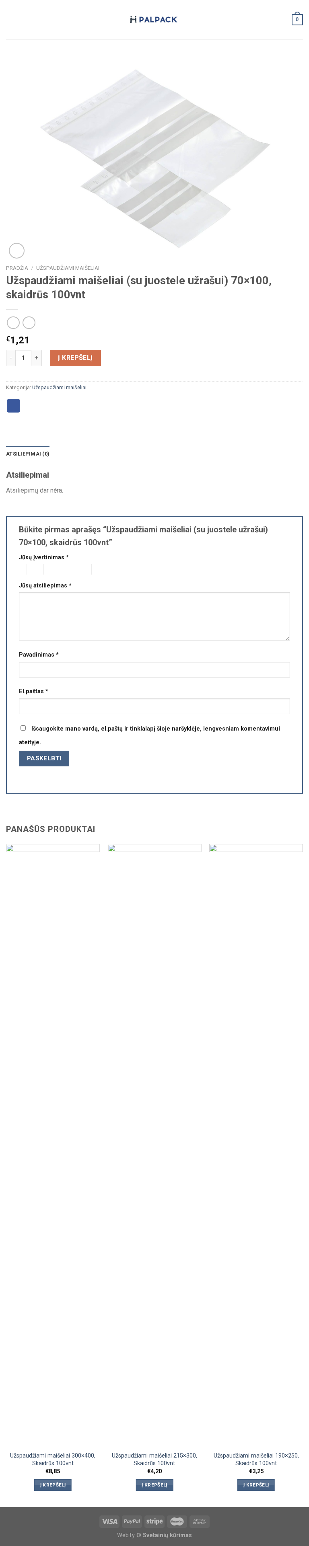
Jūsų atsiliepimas (45, 585)
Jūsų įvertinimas (44, 557)
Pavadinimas (39, 654)
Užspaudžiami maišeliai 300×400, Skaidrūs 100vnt (52, 1459)
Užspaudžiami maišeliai (67, 268)
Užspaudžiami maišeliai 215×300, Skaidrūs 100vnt (154, 1459)
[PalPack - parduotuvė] (154, 19)
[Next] (303, 1174)
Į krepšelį (75, 357)
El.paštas (33, 691)
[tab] (27, 454)
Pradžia (17, 268)
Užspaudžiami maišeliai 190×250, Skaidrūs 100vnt (256, 1459)
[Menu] (11, 19)
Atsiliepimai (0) (27, 454)
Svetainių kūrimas (167, 1535)
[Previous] (6, 1174)
